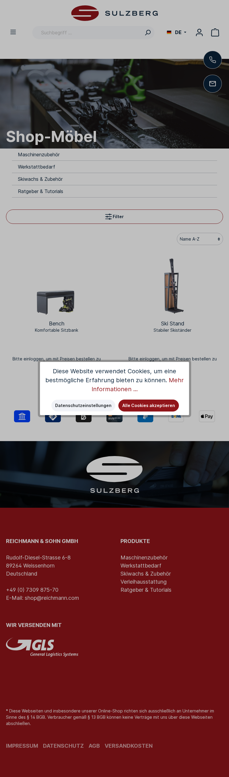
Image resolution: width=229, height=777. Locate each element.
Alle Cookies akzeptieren (148, 405)
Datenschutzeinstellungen (83, 405)
